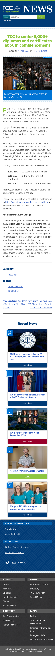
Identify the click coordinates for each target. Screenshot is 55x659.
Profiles (27, 477)
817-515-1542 (10, 528)
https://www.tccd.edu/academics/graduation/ (26, 202)
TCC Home (7, 20)
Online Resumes (31, 649)
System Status (9, 605)
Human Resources (11, 624)
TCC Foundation (37, 592)
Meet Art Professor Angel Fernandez (27, 470)
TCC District (13, 291)
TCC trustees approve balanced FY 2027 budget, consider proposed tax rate (27, 357)
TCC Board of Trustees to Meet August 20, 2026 (24, 434)
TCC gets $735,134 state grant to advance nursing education (25, 507)
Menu (6, 17)
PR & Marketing (40, 51)
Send (14, 562)
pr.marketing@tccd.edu (16, 534)
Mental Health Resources (41, 639)
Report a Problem (45, 649)
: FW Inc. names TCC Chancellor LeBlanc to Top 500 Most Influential (40, 304)
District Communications (17, 547)
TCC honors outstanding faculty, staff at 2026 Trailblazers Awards (27, 396)
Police (33, 616)
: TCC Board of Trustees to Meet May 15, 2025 (15, 304)
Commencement (15, 286)
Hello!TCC (7, 588)
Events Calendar (10, 597)
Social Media (36, 597)
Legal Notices (9, 649)
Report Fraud (19, 649)
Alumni (6, 601)
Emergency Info (37, 635)
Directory (34, 588)
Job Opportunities (11, 616)
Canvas (6, 584)
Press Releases (14, 274)
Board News (27, 441)
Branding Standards (14, 552)
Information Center (39, 584)
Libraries (7, 592)
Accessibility (8, 620)
